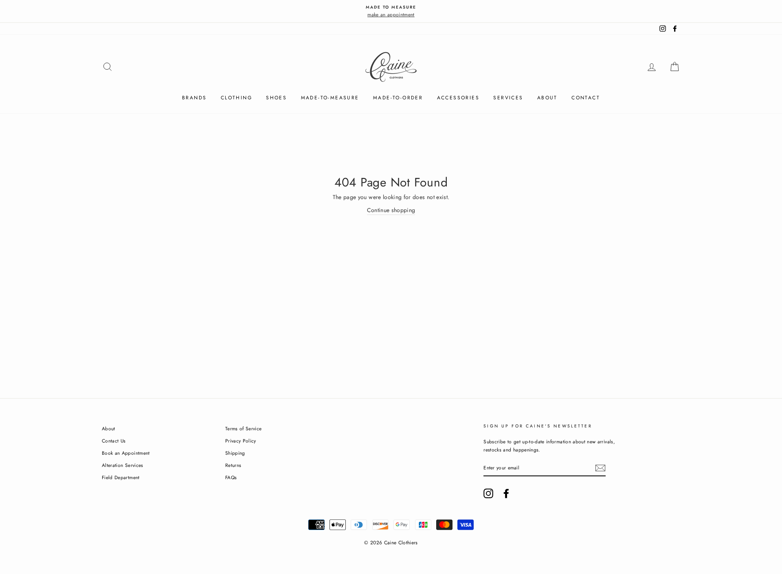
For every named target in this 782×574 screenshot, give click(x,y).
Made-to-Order (398, 97)
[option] (391, 11)
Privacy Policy (240, 440)
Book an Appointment (126, 452)
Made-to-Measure (330, 97)
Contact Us (114, 440)
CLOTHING (236, 97)
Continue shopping (391, 210)
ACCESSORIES (458, 97)
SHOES (276, 97)
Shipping (235, 452)
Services (508, 97)
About (547, 97)
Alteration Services (122, 465)
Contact (585, 97)
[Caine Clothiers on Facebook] (506, 493)
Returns (233, 465)
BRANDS (194, 97)
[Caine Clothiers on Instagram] (488, 493)
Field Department (121, 477)
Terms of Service (243, 428)
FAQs (231, 477)
